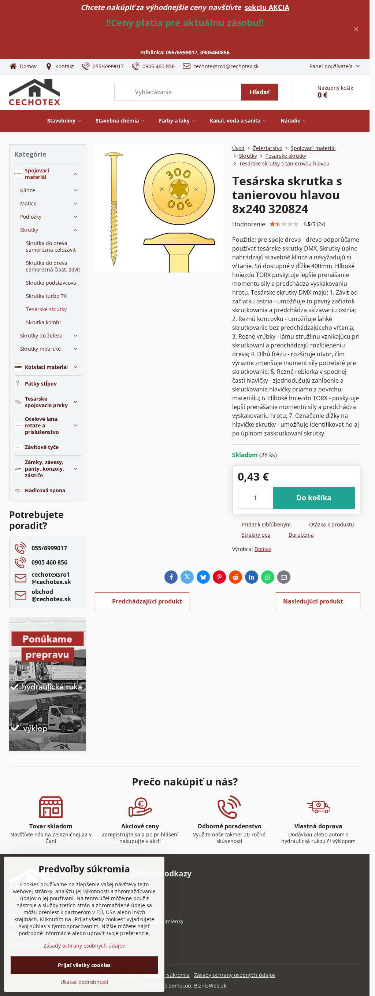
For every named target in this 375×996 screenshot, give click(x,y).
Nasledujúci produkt (313, 601)
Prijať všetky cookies (84, 965)
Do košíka (313, 498)
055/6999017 (181, 52)
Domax (263, 549)
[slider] (284, 224)
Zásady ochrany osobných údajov (234, 974)
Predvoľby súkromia (165, 974)
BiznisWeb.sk (210, 985)
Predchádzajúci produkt (147, 601)
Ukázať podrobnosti (84, 981)
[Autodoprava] (47, 712)
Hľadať (260, 92)
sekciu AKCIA (267, 7)
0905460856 (215, 52)
